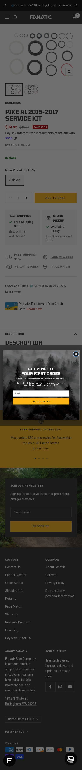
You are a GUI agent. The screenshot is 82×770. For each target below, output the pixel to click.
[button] (71, 758)
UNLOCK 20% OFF (41, 401)
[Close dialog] (75, 353)
